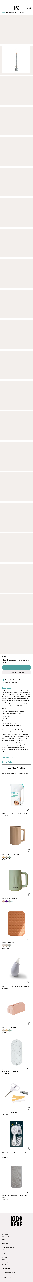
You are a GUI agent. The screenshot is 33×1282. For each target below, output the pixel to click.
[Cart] (29, 7)
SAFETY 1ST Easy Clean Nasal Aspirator (15, 987)
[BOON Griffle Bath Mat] (16, 1053)
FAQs (3, 1249)
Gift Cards (4, 1260)
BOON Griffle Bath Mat (10, 1071)
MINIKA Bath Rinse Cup (10, 898)
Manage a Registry (7, 1277)
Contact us (5, 1239)
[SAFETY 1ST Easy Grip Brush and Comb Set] (16, 1134)
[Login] (26, 7)
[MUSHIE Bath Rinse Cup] (16, 835)
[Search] (6, 7)
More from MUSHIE (23, 773)
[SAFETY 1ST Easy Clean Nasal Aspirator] (16, 968)
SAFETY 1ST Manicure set (10, 1112)
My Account (5, 1234)
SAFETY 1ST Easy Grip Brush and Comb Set (15, 1154)
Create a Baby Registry (8, 1272)
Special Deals (6, 1262)
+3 (12, 901)
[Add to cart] (28, 809)
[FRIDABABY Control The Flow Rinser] (16, 795)
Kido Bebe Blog (6, 1237)
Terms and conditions (8, 1247)
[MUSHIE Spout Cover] (16, 1008)
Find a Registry (6, 1275)
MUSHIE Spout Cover (9, 1027)
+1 (12, 1030)
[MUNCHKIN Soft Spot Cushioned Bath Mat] (16, 1177)
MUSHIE (10, 677)
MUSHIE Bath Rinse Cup (10, 854)
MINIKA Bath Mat (8, 942)
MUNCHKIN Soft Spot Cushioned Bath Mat (15, 1196)
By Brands (5, 1257)
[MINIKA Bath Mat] (16, 924)
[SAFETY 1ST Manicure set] (16, 1093)
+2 (12, 857)
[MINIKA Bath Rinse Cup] (16, 879)
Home (3, 12)
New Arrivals (5, 1264)
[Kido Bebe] (16, 7)
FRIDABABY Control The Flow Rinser (14, 813)
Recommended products (9, 773)
